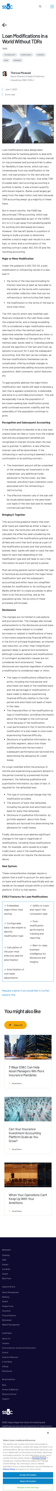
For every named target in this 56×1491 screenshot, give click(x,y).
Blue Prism (6, 1278)
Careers (5, 1343)
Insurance (6, 1310)
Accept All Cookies (28, 1475)
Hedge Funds (7, 1306)
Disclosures (7, 1371)
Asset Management (10, 1292)
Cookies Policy (39, 1458)
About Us (6, 1338)
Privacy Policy (9, 1469)
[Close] (48, 1433)
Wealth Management (11, 1324)
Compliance (26, 55)
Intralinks (6, 1269)
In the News (7, 1361)
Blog (4, 1385)
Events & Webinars (10, 1389)
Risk (6, 60)
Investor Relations (10, 1357)
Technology (9, 55)
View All (18, 1025)
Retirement (7, 1320)
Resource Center (9, 1394)
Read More (17, 1083)
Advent (5, 1264)
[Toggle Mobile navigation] (52, 6)
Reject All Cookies (28, 1481)
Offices (5, 1366)
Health (5, 1274)
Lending (40, 55)
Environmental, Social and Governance (19, 1348)
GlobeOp (6, 1255)
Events (5, 1352)
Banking (17, 60)
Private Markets (9, 1315)
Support (5, 1399)
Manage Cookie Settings (28, 1487)
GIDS (4, 1260)
